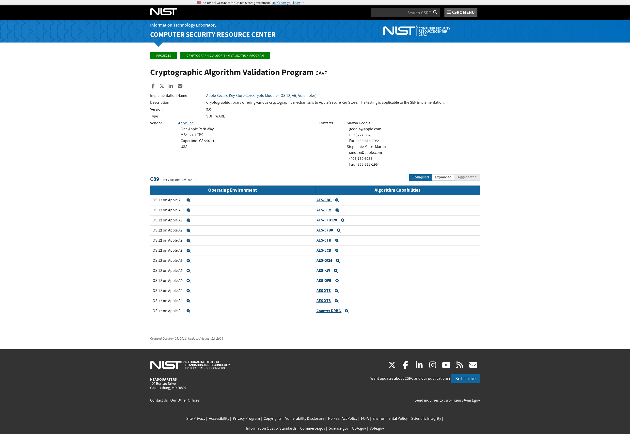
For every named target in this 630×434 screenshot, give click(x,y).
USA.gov (359, 428)
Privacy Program (246, 418)
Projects (163, 55)
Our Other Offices (184, 400)
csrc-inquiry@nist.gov (462, 400)
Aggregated (467, 177)
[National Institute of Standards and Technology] (190, 364)
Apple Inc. (186, 123)
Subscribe (465, 379)
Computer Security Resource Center (212, 34)
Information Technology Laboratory (183, 25)
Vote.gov (377, 428)
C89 (154, 179)
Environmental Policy (390, 418)
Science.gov (338, 428)
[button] (188, 200)
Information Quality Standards (271, 428)
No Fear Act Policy (342, 418)
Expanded (443, 177)
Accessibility (219, 418)
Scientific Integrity (426, 418)
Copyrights (273, 418)
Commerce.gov (312, 428)
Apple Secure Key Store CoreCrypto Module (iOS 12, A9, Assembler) (261, 95)
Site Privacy (195, 418)
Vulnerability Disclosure (304, 418)
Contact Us (159, 400)
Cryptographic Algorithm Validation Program (225, 55)
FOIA (365, 418)
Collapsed (420, 177)
